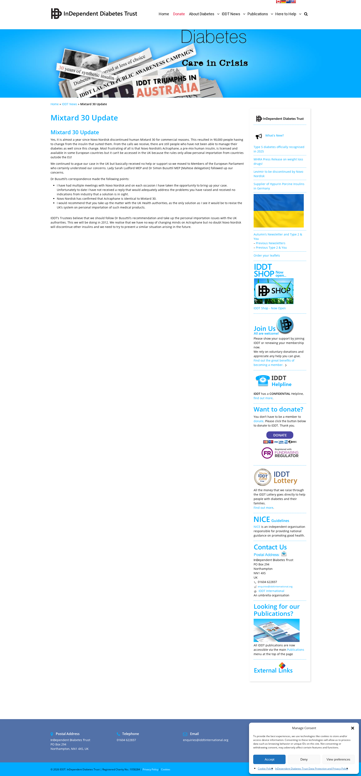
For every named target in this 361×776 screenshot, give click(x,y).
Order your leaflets (267, 255)
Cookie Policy (265, 768)
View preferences (338, 759)
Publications (272, 613)
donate (258, 421)
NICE (257, 527)
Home (55, 104)
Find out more (263, 508)
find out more (263, 398)
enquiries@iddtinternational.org (275, 586)
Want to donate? (278, 409)
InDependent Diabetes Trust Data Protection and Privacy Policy (311, 768)
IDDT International (271, 591)
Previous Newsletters (270, 243)
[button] (353, 728)
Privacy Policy (150, 769)
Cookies (165, 769)
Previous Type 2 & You (271, 247)
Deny (304, 759)
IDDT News (69, 104)
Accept (269, 759)
